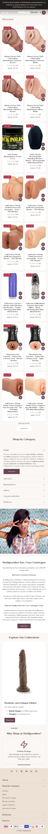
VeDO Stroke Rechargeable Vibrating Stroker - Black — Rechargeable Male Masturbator (35, 158)
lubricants (13, 463)
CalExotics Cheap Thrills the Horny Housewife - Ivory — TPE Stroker (35, 257)
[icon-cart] (38, 12)
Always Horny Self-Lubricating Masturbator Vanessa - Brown (13, 59)
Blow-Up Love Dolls (8, 801)
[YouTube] (26, 771)
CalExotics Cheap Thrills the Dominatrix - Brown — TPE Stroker (35, 207)
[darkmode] (44, 13)
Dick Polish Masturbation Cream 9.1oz (12, 156)
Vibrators (5, 791)
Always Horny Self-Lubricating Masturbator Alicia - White (35, 108)
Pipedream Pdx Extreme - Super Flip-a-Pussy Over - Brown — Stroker (12, 357)
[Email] (36, 771)
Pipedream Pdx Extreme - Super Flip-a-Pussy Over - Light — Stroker (35, 357)
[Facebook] (16, 771)
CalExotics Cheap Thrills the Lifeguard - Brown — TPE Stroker (13, 256)
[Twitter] (11, 771)
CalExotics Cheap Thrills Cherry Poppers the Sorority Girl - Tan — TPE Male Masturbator (12, 407)
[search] (6, 12)
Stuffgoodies (27, 830)
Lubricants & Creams (9, 808)
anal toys (40, 454)
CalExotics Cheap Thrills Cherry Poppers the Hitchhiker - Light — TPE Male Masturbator (35, 406)
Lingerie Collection (8, 805)
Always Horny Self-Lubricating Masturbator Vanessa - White (35, 59)
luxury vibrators (31, 454)
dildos (8, 456)
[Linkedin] (31, 771)
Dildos (4, 794)
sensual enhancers (26, 463)
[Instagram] (21, 771)
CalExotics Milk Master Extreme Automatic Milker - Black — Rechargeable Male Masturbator (35, 307)
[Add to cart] (20, 50)
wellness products (38, 461)
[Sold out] (20, 348)
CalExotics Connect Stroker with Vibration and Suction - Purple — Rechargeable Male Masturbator (13, 307)
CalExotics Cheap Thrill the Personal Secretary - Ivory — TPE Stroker (12, 208)
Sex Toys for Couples (9, 798)
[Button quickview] (20, 46)
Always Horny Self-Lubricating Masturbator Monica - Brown (12, 108)
